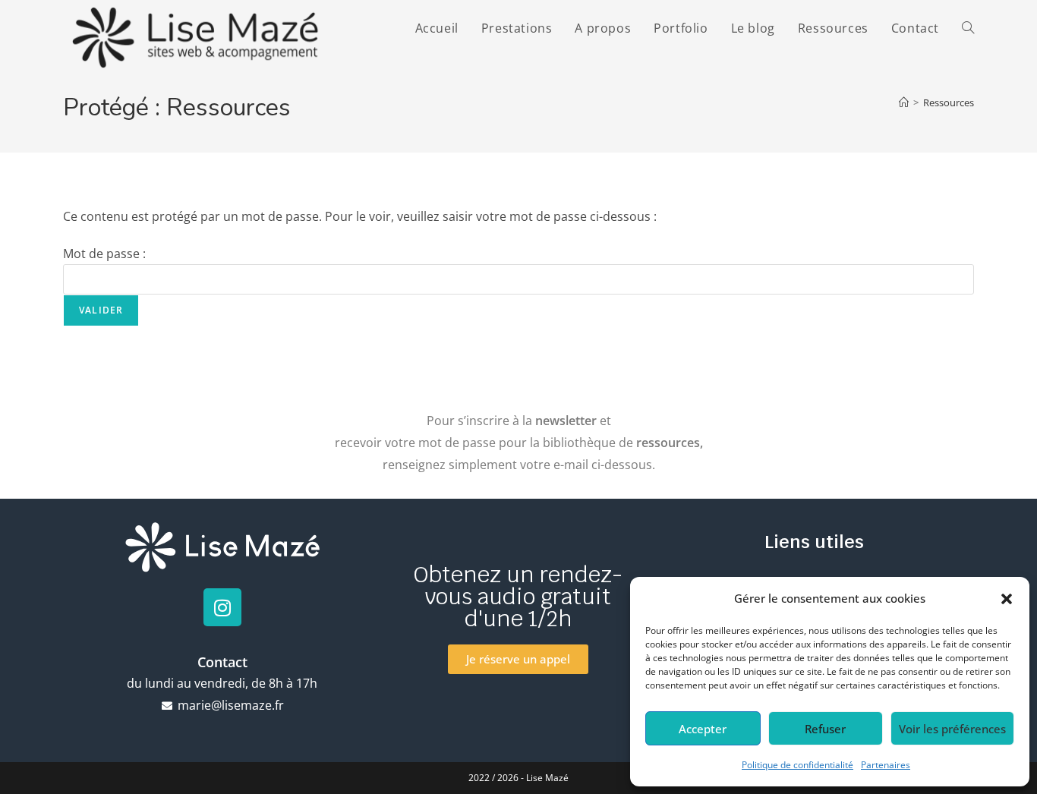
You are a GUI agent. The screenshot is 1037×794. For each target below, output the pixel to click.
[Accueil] (904, 102)
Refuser (825, 728)
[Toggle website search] (967, 28)
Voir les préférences (952, 728)
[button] (1006, 599)
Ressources (948, 102)
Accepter (703, 728)
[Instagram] (222, 607)
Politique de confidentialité (797, 764)
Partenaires (885, 764)
